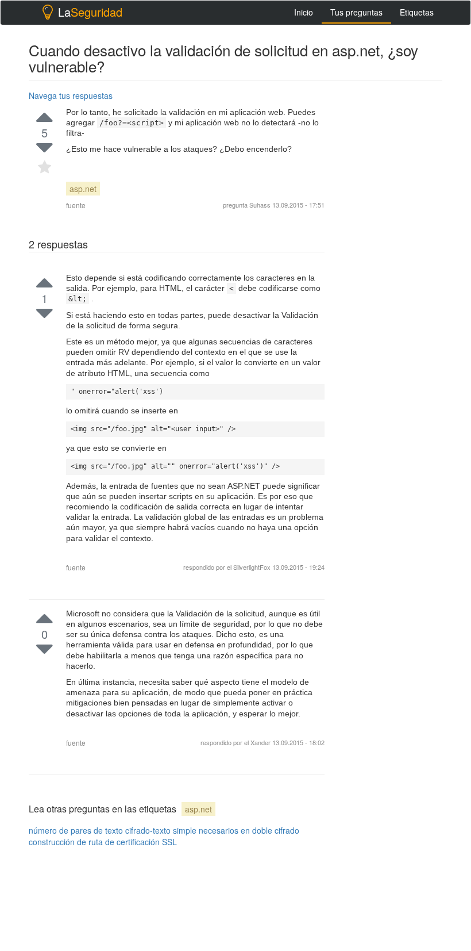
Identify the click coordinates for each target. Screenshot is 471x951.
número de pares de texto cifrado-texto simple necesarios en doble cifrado (164, 830)
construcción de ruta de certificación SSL (103, 842)
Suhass (260, 204)
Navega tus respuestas (71, 95)
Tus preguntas (356, 12)
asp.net (83, 188)
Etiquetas (417, 12)
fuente (76, 205)
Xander (261, 742)
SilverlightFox (252, 567)
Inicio (303, 12)
